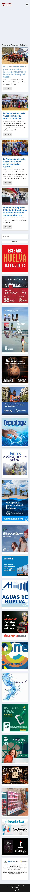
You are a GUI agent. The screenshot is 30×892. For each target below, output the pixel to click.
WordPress (15, 887)
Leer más (7, 89)
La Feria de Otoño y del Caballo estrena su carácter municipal (14, 116)
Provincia (19, 121)
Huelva (18, 79)
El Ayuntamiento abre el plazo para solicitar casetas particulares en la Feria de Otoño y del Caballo (15, 71)
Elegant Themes (14, 885)
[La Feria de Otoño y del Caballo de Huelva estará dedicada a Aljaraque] (15, 148)
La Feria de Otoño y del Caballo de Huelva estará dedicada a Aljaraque (14, 163)
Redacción (7, 79)
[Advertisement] (15, 25)
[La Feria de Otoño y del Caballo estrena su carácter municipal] (15, 102)
